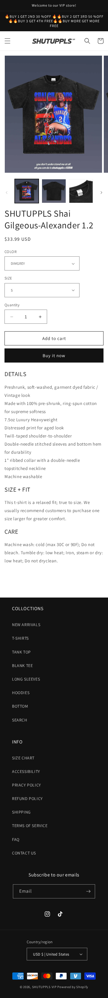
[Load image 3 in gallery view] (81, 191)
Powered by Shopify (72, 987)
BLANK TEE (22, 665)
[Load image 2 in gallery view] (54, 191)
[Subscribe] (88, 891)
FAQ (16, 839)
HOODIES (20, 692)
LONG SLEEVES (26, 679)
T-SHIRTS (20, 638)
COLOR (10, 251)
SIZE (8, 278)
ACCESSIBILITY (26, 771)
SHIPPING (21, 812)
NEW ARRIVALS (26, 624)
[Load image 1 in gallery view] (27, 191)
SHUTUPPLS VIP (44, 987)
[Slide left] (6, 192)
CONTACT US (24, 853)
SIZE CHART (23, 758)
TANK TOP (21, 652)
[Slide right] (101, 192)
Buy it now (54, 355)
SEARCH (19, 720)
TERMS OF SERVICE (30, 825)
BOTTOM (20, 706)
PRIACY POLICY (26, 785)
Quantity (12, 304)
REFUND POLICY (27, 798)
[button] (7, 41)
